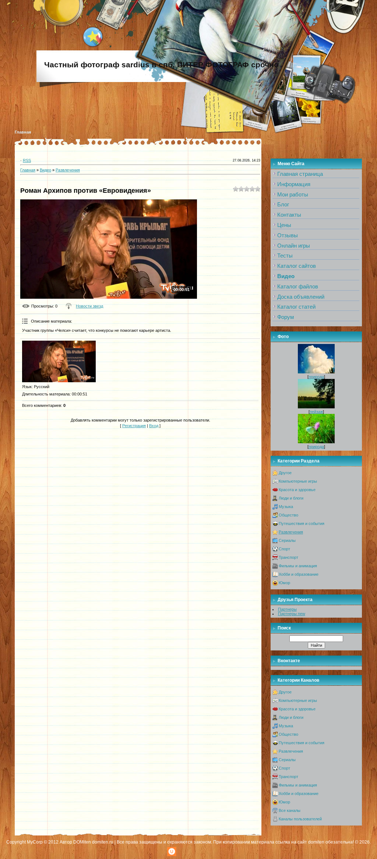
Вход (153, 425)
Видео (45, 170)
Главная (23, 132)
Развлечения (68, 170)
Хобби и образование (298, 574)
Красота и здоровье (297, 489)
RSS (27, 160)
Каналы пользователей (300, 819)
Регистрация (134, 425)
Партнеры (287, 609)
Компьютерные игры (298, 481)
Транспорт (288, 557)
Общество (288, 515)
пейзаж (316, 411)
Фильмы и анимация (298, 566)
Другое (285, 473)
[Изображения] (59, 361)
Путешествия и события (301, 523)
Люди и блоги (291, 498)
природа (316, 377)
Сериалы (287, 540)
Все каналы (289, 810)
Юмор (284, 583)
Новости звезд (89, 306)
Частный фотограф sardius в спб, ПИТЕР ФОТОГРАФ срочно (161, 64)
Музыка (286, 506)
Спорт (284, 549)
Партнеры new (291, 613)
